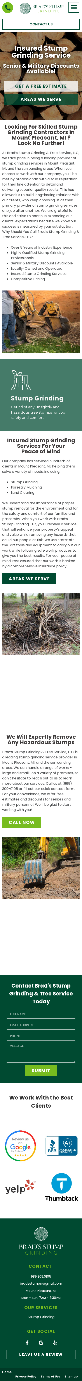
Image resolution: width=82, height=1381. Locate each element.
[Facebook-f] (27, 1343)
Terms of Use (50, 1376)
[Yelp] (55, 1343)
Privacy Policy (25, 1376)
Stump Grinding (37, 398)
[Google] (41, 1343)
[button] (73, 7)
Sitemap (71, 1376)
